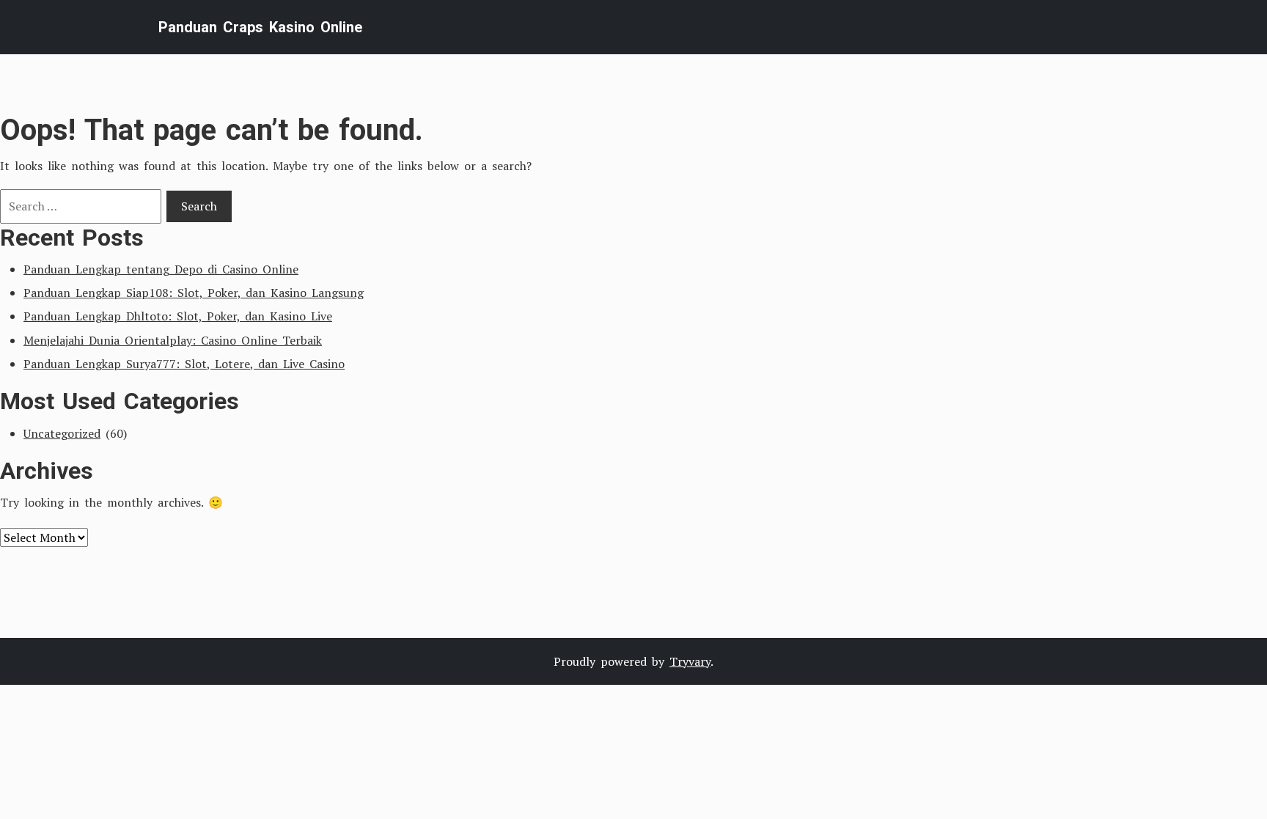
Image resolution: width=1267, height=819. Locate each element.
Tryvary (689, 661)
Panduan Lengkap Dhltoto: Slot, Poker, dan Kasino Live (177, 316)
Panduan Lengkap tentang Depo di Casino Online (160, 269)
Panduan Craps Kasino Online (260, 27)
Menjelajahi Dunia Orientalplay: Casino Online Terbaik (172, 340)
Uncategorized (61, 433)
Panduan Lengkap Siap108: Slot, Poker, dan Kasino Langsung (193, 292)
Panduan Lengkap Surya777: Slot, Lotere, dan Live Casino (184, 364)
